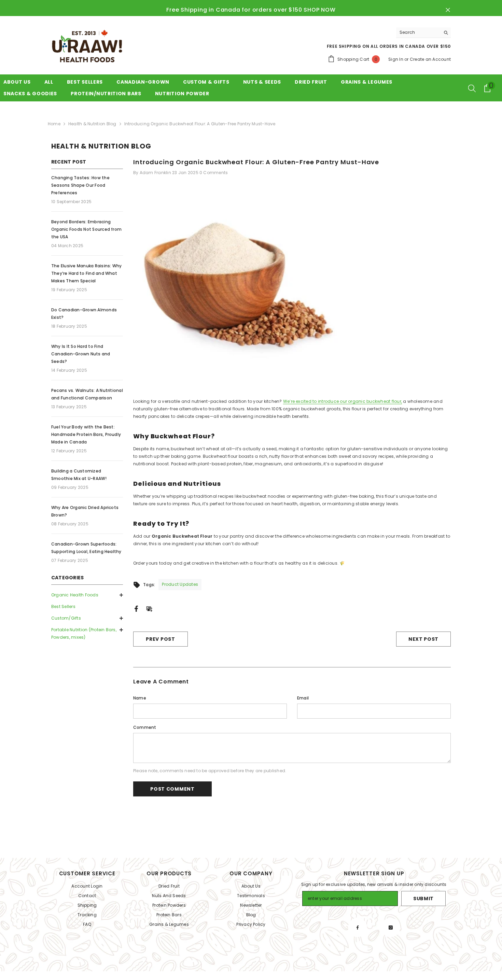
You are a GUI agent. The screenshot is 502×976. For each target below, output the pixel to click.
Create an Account (430, 59)
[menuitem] (87, 595)
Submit (423, 898)
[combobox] (418, 32)
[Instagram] (390, 927)
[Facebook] (136, 608)
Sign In (395, 59)
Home (54, 124)
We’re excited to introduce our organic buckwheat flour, (342, 401)
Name (139, 698)
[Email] (149, 608)
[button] (87, 618)
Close (448, 10)
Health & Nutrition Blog (92, 124)
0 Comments (213, 172)
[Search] (423, 32)
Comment (144, 727)
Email (303, 698)
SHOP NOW (319, 10)
